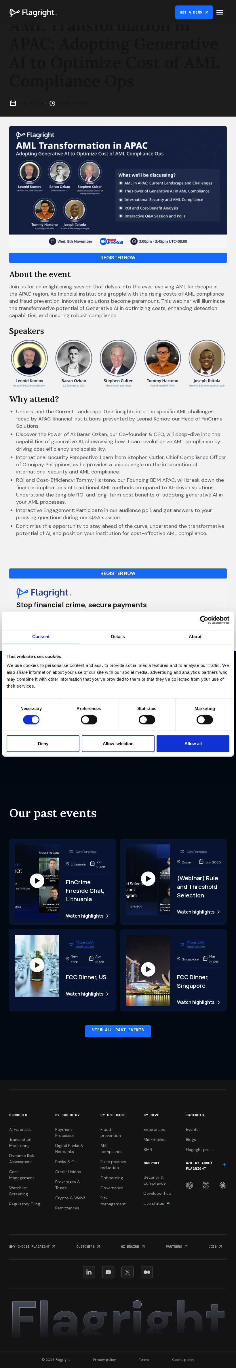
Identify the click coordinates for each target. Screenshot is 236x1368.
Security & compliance (155, 1180)
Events (192, 1129)
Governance (111, 1187)
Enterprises (154, 1129)
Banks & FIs (66, 1161)
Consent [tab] (41, 636)
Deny (43, 743)
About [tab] (195, 636)
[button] (220, 12)
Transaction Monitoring (20, 1142)
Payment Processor (64, 1132)
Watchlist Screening (18, 1190)
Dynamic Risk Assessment (21, 1158)
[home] (33, 12)
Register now (118, 257)
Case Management (21, 1174)
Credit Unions (68, 1171)
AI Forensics (20, 1129)
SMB (148, 1149)
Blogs (191, 1139)
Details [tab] (118, 636)
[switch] (89, 719)
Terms (144, 1359)
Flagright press (200, 1149)
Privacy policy (104, 1359)
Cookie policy (183, 1359)
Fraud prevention (110, 1132)
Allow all (193, 743)
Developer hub (157, 1193)
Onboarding (111, 1177)
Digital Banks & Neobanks (69, 1148)
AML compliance (111, 1148)
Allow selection (118, 743)
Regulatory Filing (24, 1204)
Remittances (67, 1208)
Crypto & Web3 (70, 1197)
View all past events (118, 1030)
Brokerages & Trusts (67, 1184)
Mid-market (155, 1139)
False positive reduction (113, 1164)
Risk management (113, 1201)
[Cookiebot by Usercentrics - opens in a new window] (204, 620)
